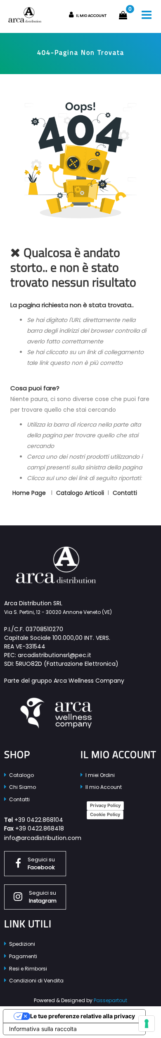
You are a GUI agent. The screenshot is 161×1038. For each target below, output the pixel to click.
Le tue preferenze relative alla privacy (82, 1015)
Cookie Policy (105, 814)
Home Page (29, 493)
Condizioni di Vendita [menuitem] (36, 980)
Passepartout (110, 1000)
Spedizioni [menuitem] (21, 943)
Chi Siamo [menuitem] (22, 787)
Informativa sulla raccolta (43, 1028)
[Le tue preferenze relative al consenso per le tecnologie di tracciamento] (146, 1023)
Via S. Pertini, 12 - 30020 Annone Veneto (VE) (58, 612)
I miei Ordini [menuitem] (99, 775)
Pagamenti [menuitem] (22, 956)
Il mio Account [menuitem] (103, 787)
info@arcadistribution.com (42, 838)
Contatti (125, 493)
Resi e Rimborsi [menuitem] (27, 968)
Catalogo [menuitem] (21, 775)
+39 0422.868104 (38, 820)
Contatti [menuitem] (19, 799)
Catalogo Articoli (80, 493)
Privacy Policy (105, 805)
